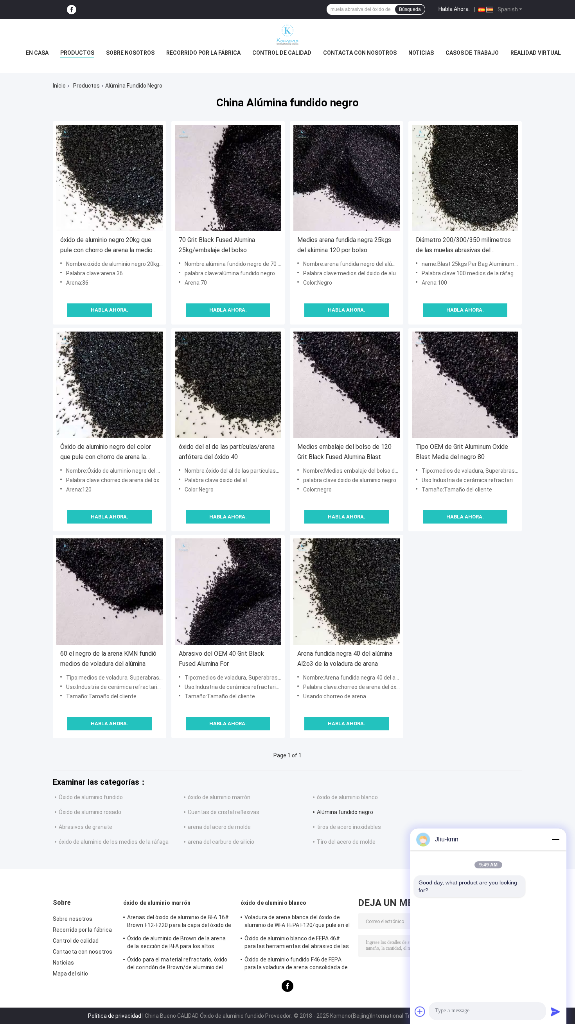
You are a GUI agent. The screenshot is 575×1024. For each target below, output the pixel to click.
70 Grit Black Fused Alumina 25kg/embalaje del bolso (217, 245)
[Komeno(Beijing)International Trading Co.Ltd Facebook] (72, 9)
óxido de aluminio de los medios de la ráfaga (114, 842)
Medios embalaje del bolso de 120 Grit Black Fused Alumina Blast (344, 452)
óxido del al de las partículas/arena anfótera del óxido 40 (227, 452)
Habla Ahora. (454, 9)
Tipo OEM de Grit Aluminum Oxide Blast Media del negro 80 (462, 452)
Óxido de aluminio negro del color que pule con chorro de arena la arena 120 (105, 452)
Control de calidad (281, 53)
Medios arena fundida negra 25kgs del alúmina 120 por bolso (344, 245)
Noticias (421, 53)
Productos (77, 53)
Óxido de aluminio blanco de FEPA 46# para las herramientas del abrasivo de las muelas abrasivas (296, 943)
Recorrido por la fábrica (203, 53)
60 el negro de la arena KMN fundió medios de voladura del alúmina (108, 658)
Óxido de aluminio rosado (90, 812)
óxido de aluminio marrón (219, 797)
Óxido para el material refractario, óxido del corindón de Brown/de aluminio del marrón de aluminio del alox (177, 964)
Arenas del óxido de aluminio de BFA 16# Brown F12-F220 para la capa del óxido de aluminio (179, 922)
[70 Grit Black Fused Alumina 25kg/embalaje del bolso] (228, 178)
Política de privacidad (114, 1016)
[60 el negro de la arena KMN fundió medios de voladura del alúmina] (109, 591)
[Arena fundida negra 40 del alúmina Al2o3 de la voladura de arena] (346, 591)
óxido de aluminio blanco (347, 797)
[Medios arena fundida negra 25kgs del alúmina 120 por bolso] (346, 178)
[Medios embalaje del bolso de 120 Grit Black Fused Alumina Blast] (346, 385)
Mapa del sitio (70, 973)
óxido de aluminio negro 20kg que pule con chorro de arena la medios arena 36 (108, 245)
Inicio (59, 85)
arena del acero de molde (219, 827)
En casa (37, 53)
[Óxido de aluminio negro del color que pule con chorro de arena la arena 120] (109, 385)
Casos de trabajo (472, 53)
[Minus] (555, 839)
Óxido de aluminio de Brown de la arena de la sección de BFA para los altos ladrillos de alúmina (176, 943)
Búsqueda (410, 9)
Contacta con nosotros (360, 53)
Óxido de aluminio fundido (91, 797)
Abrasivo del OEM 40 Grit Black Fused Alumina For (221, 658)
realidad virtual (535, 53)
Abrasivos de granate (85, 827)
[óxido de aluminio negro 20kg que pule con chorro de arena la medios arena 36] (109, 178)
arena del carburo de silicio (221, 842)
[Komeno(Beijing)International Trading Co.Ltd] (287, 35)
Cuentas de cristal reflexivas (223, 812)
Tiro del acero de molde (346, 842)
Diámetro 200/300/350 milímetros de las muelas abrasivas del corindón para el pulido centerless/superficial (463, 245)
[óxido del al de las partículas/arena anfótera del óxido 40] (228, 385)
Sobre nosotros (130, 53)
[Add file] (420, 1011)
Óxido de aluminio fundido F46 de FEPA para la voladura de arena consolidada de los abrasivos (296, 964)
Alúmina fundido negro (345, 812)
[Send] (555, 1011)
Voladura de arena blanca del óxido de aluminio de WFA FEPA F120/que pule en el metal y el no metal (297, 922)
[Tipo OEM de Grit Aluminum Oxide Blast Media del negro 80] (465, 385)
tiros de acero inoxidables (349, 827)
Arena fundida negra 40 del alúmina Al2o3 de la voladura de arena (344, 658)
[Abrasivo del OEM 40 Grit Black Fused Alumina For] (228, 591)
